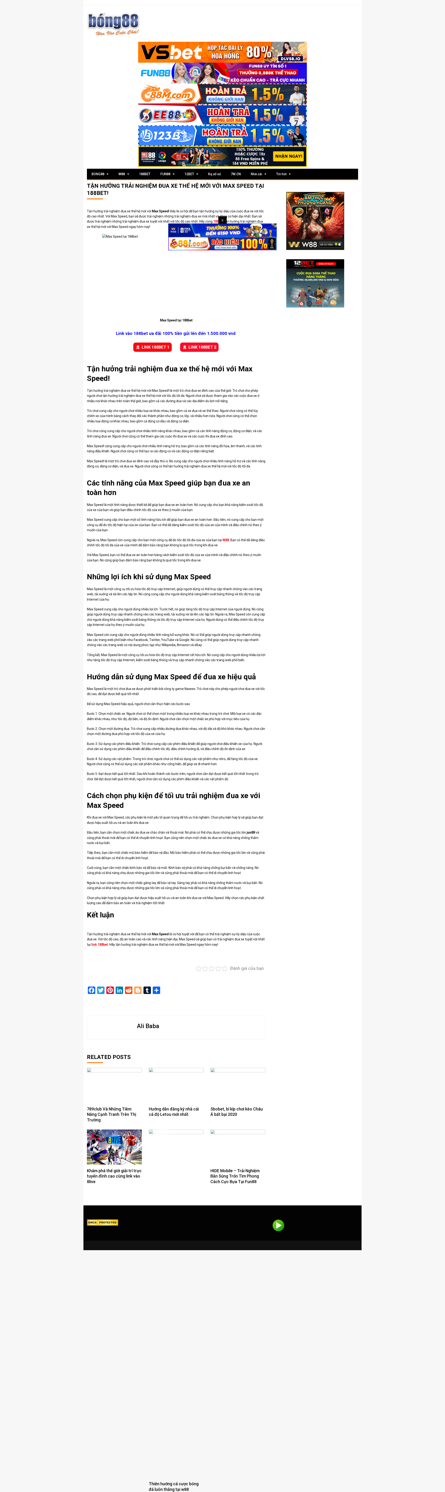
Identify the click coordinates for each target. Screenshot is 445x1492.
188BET (144, 174)
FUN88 (165, 174)
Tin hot (281, 174)
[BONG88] (113, 24)
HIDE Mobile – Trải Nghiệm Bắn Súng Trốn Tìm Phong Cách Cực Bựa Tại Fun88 (235, 1176)
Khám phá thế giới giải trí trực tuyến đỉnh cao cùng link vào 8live (114, 1176)
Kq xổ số (214, 174)
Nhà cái (256, 174)
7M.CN (236, 174)
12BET (189, 174)
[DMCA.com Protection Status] (102, 1222)
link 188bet (99, 944)
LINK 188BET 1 (155, 347)
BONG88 (98, 174)
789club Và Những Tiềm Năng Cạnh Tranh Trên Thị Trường (111, 1114)
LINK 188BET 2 (202, 347)
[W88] (315, 221)
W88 (121, 174)
